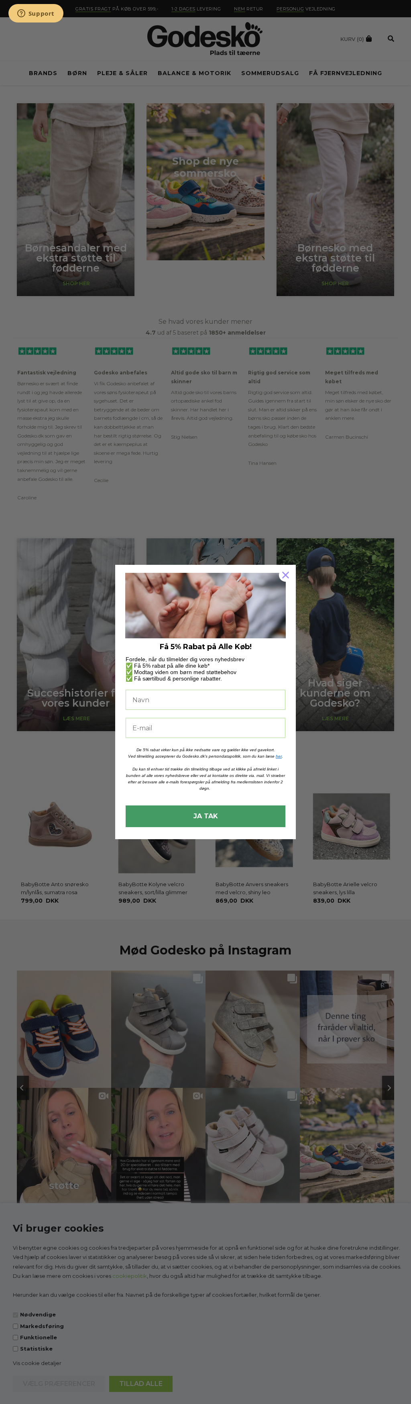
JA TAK (205, 816)
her (279, 756)
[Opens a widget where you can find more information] (35, 14)
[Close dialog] (286, 575)
